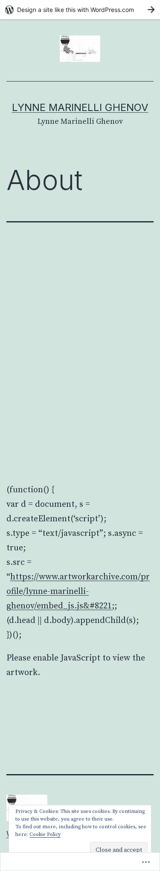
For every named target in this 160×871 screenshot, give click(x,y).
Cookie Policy (45, 834)
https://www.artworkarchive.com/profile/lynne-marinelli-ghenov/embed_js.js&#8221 (78, 591)
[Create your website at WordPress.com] (80, 9)
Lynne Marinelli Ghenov (80, 107)
